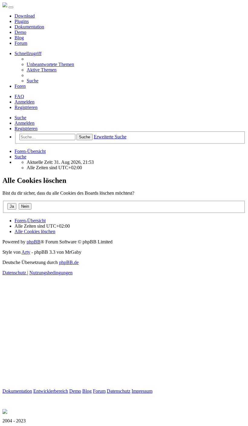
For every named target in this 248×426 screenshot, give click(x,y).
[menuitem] (50, 64)
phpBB (34, 241)
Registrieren (26, 128)
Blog (19, 37)
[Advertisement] (124, 346)
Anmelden (24, 123)
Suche (20, 117)
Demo (20, 32)
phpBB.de (69, 262)
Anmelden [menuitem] (24, 101)
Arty (25, 252)
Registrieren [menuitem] (26, 107)
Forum (21, 43)
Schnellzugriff (28, 53)
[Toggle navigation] (10, 7)
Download (25, 15)
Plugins (22, 21)
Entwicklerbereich (50, 391)
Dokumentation (29, 26)
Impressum (142, 391)
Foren (20, 86)
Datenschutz (118, 391)
